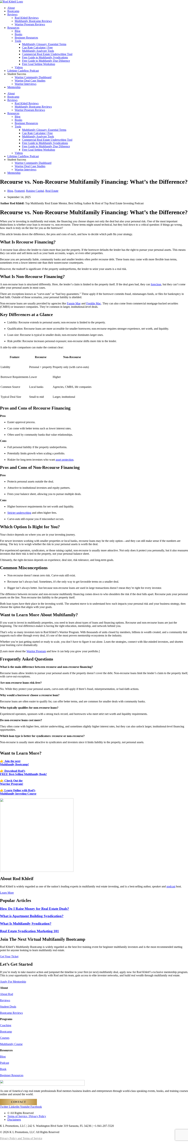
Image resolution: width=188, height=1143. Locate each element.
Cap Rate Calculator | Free (37, 47)
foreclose (156, 284)
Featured (20, 190)
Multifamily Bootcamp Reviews (33, 21)
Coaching (5, 1025)
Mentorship (14, 87)
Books (18, 34)
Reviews (12, 14)
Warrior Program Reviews (30, 24)
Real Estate (51, 190)
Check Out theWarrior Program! (11, 782)
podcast (171, 886)
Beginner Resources (26, 37)
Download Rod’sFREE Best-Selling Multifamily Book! (23, 772)
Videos (19, 67)
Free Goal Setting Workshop (38, 64)
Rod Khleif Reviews (27, 17)
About (11, 7)
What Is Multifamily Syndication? (25, 923)
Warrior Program (36, 651)
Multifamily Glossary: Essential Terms (44, 44)
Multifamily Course (11, 1044)
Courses (4, 1037)
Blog (17, 31)
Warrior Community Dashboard (33, 77)
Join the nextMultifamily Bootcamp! (14, 763)
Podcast (4, 1062)
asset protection (64, 459)
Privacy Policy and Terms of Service (21, 1138)
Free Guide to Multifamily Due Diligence (46, 60)
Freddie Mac (93, 303)
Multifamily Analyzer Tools (38, 50)
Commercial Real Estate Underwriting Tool (47, 54)
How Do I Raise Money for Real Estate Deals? (34, 909)
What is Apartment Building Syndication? (32, 916)
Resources (13, 27)
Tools (18, 40)
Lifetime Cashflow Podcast (23, 70)
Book (3, 1069)
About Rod (6, 994)
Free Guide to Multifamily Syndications (45, 57)
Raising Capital (35, 190)
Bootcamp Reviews (11, 1012)
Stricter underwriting (19, 512)
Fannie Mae (74, 303)
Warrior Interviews (25, 83)
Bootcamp (13, 11)
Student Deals (8, 1006)
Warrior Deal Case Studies (30, 80)
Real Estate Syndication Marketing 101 (29, 931)
